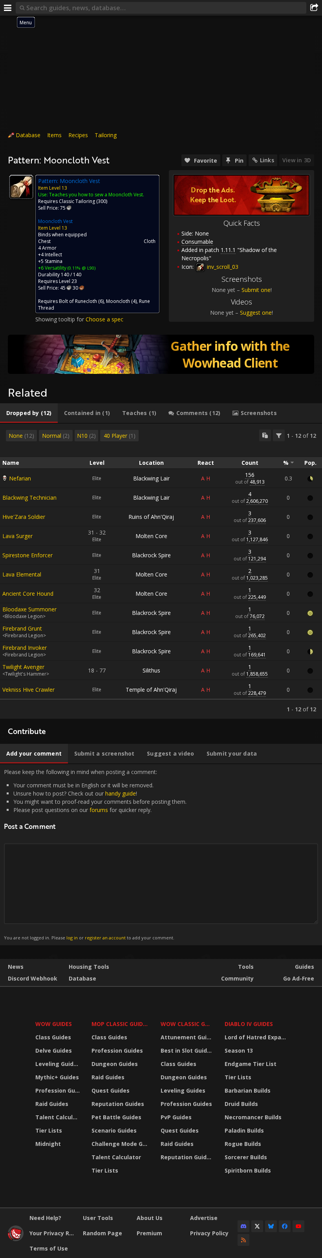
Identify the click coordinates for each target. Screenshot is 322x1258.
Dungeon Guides (114, 1064)
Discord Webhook (32, 978)
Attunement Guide (187, 1037)
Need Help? (45, 1218)
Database (28, 135)
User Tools (98, 1218)
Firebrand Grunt (22, 628)
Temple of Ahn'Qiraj (151, 689)
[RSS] (243, 1240)
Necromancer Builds (253, 1117)
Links (267, 160)
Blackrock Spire (151, 555)
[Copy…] (265, 435)
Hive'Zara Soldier (23, 516)
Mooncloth (118, 301)
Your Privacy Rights (53, 1233)
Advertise (204, 1218)
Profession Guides (58, 1090)
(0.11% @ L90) (80, 268)
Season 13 (239, 1050)
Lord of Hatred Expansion (257, 1037)
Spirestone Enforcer (27, 555)
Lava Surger (17, 536)
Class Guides (53, 1037)
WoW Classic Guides (187, 1024)
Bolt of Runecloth (78, 301)
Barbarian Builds (248, 1090)
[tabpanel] (161, 571)
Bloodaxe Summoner (29, 609)
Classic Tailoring (77, 201)
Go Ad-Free (298, 978)
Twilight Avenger (23, 667)
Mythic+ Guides (57, 1077)
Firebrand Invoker (24, 647)
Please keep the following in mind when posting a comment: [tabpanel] (95, 854)
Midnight (48, 1143)
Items (54, 135)
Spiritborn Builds (248, 1170)
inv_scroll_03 (221, 266)
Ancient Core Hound (27, 593)
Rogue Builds (243, 1143)
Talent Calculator (58, 1117)
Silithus (151, 670)
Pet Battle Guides (116, 1117)
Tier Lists (48, 1130)
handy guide (120, 793)
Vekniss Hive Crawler (28, 689)
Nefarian (20, 478)
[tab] (29, 413)
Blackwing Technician (29, 497)
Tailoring (106, 135)
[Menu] (8, 8)
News (16, 966)
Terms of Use (48, 1248)
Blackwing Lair (151, 478)
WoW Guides (53, 1024)
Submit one (256, 290)
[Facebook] (285, 1226)
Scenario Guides (114, 1130)
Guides (304, 966)
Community (237, 978)
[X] (257, 1226)
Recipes (78, 135)
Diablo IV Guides (249, 1024)
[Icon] (21, 187)
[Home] (16, 1239)
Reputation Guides (117, 1104)
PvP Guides (176, 1117)
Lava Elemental (21, 574)
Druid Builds (241, 1104)
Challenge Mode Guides (121, 1143)
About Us (150, 1218)
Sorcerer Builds (246, 1157)
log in (72, 938)
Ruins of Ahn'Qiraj (151, 516)
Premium (149, 1233)
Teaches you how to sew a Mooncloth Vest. (96, 194)
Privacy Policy (209, 1233)
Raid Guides (51, 1104)
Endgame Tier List (250, 1064)
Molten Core (151, 536)
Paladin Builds (244, 1130)
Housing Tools (89, 966)
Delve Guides (53, 1050)
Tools (246, 966)
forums (99, 810)
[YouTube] (298, 1226)
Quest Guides (110, 1090)
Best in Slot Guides (187, 1050)
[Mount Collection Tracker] (161, 354)
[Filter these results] (279, 435)
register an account (105, 938)
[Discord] (243, 1226)
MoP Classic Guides (120, 1024)
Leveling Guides (57, 1064)
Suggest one (256, 312)
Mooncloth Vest (55, 221)
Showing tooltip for (60, 319)
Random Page (102, 1233)
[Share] (314, 8)
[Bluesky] (271, 1226)
